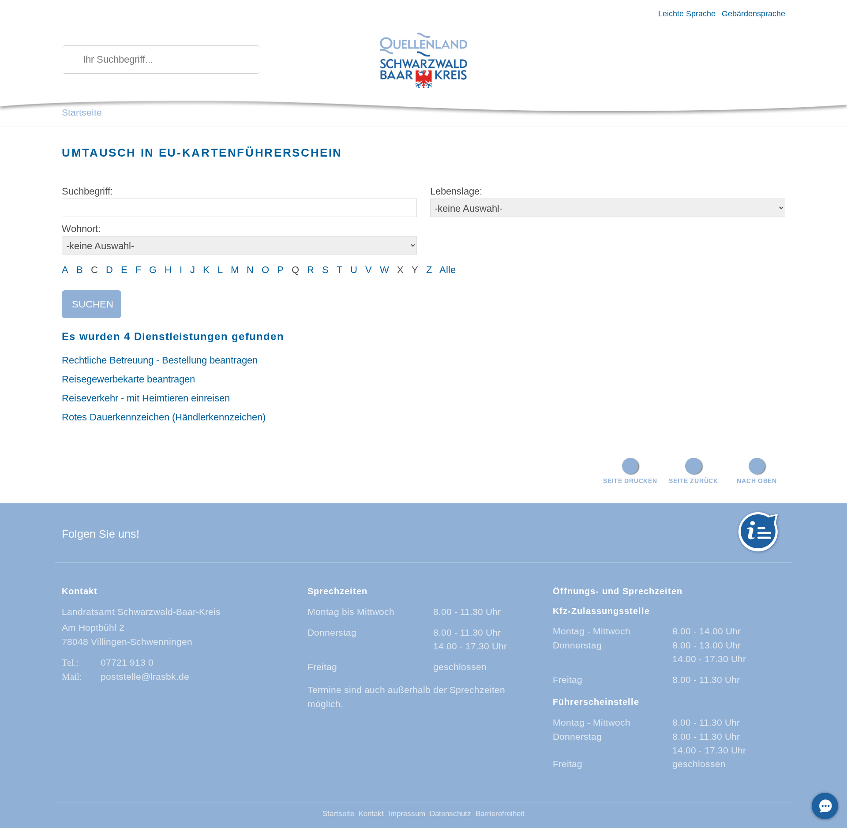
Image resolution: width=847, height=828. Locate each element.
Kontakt (371, 813)
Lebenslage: (456, 191)
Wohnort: (81, 228)
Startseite (82, 112)
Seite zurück (693, 480)
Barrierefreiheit (500, 813)
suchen (92, 304)
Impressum (406, 813)
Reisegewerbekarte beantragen (128, 379)
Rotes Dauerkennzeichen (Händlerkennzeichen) (164, 417)
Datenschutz (450, 813)
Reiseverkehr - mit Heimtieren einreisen (146, 398)
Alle (447, 269)
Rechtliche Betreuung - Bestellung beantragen (160, 360)
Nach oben (756, 480)
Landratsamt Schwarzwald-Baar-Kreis (141, 612)
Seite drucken (630, 480)
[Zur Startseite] (423, 61)
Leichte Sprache (686, 13)
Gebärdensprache (753, 13)
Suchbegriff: (87, 191)
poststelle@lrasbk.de (145, 676)
